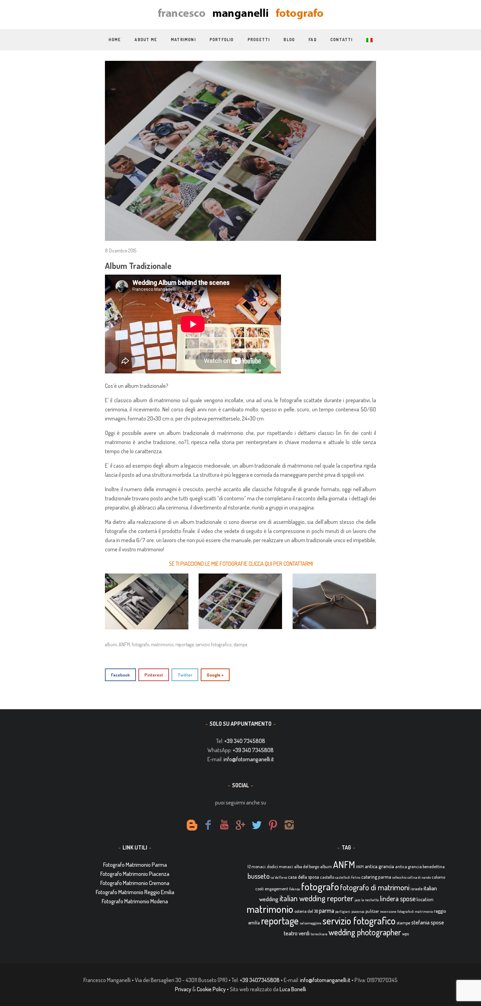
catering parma (376, 877)
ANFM (124, 644)
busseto (259, 875)
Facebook (120, 675)
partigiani (342, 911)
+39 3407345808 (260, 979)
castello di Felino (347, 877)
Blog (289, 39)
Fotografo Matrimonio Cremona (134, 882)
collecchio (399, 877)
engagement (276, 888)
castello (327, 877)
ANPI (360, 866)
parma (326, 910)
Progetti (259, 39)
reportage (184, 644)
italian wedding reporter (317, 898)
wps (405, 933)
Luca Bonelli (293, 989)
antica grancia (379, 866)
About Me (146, 39)
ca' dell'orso (279, 877)
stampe (240, 644)
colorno (438, 877)
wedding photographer (365, 932)
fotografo (140, 644)
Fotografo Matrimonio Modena (135, 901)
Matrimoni (183, 39)
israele (417, 888)
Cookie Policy (211, 989)
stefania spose (427, 922)
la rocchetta (370, 899)
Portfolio (222, 39)
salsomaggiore (310, 923)
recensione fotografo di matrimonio (406, 911)
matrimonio (162, 644)
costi (259, 888)
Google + (215, 675)
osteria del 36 (306, 911)
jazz (357, 899)
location (425, 899)
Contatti (341, 39)
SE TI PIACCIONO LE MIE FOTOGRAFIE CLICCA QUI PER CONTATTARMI (241, 563)
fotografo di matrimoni (375, 887)
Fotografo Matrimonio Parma (135, 864)
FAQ (312, 39)
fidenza (294, 888)
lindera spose (398, 898)
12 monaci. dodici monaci (270, 866)
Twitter (184, 675)
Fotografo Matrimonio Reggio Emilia (135, 892)
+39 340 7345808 (244, 740)
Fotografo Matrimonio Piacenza (134, 873)
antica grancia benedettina (420, 866)
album (111, 644)
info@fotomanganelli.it (249, 759)
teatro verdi (297, 933)
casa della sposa (303, 877)
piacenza (357, 911)
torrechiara (319, 933)
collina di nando (419, 877)
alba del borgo (306, 866)
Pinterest (153, 675)
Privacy (183, 989)
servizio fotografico (213, 644)
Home (114, 39)
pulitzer (372, 911)
